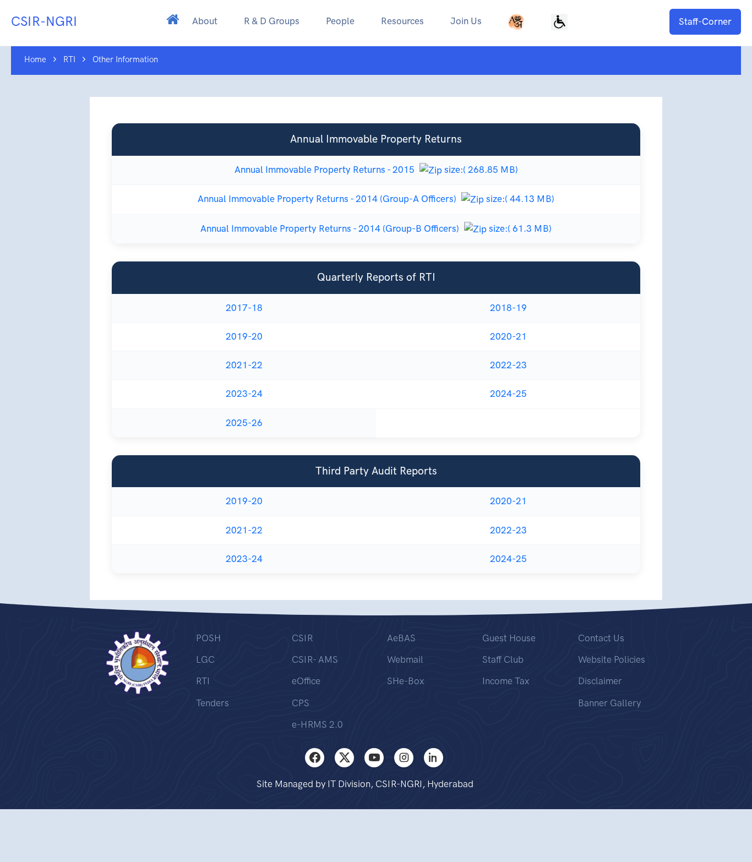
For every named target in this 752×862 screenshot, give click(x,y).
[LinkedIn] (433, 757)
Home (35, 59)
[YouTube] (374, 757)
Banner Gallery (609, 702)
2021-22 (244, 364)
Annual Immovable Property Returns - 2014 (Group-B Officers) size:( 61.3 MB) (376, 228)
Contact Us (601, 637)
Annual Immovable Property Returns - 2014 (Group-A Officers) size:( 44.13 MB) (376, 198)
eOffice (306, 680)
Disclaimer (600, 680)
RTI (203, 680)
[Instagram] (403, 757)
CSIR (302, 637)
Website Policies (611, 659)
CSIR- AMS (315, 659)
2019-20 (244, 336)
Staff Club (503, 659)
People (340, 20)
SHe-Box (405, 680)
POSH (208, 637)
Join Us (466, 20)
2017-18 (244, 307)
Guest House (509, 637)
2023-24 (244, 393)
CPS (300, 702)
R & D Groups (271, 20)
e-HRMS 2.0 (317, 724)
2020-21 (508, 336)
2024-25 (508, 393)
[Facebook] (314, 757)
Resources (402, 20)
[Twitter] (344, 757)
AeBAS (401, 637)
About (204, 20)
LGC (205, 659)
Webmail (405, 659)
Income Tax (505, 680)
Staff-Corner (705, 21)
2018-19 (508, 307)
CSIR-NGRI (44, 21)
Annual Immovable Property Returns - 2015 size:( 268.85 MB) (376, 169)
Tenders (212, 702)
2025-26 (244, 422)
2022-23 (508, 364)
